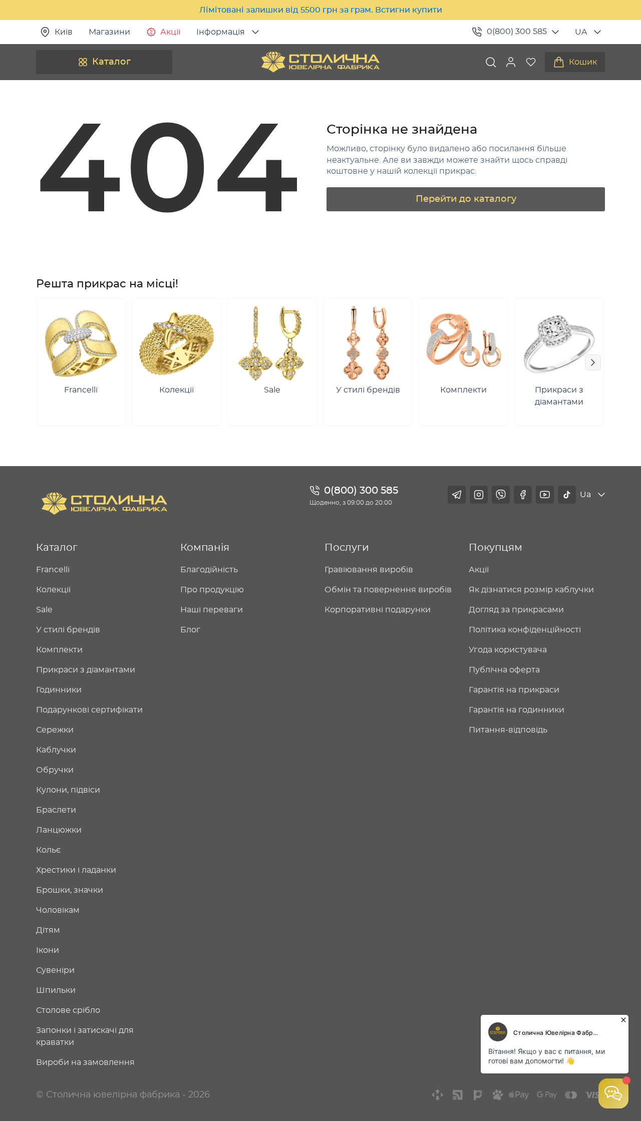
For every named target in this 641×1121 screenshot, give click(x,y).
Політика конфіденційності (525, 630)
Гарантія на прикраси (514, 690)
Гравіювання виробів (369, 570)
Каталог (111, 62)
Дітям (48, 930)
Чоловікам (58, 910)
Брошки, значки (69, 890)
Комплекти (59, 650)
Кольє (48, 850)
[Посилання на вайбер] (501, 495)
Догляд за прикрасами (516, 610)
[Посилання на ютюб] (545, 495)
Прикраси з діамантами (85, 670)
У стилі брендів (68, 630)
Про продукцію (212, 590)
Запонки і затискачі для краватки (85, 1036)
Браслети (56, 810)
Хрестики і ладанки (76, 870)
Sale (44, 610)
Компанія (204, 548)
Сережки (55, 730)
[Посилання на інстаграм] (479, 495)
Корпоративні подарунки (378, 610)
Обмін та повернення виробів (388, 590)
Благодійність (209, 570)
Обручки (55, 770)
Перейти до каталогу (466, 199)
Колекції (53, 590)
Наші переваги (211, 610)
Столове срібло (68, 1010)
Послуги (347, 548)
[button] (511, 62)
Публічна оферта (504, 670)
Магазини (109, 32)
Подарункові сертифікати (89, 710)
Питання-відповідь (508, 730)
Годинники (59, 690)
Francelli (53, 570)
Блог (190, 630)
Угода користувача (508, 650)
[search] (491, 62)
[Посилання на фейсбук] (523, 495)
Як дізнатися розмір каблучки (531, 590)
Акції (170, 32)
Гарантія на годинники (516, 710)
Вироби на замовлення (85, 1062)
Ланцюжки (59, 830)
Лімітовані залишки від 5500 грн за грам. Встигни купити (320, 10)
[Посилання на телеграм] (457, 495)
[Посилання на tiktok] (567, 495)
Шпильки (56, 990)
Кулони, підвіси (68, 790)
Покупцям (495, 548)
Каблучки (56, 750)
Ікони (47, 950)
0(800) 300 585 (517, 32)
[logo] (320, 62)
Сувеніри (55, 970)
